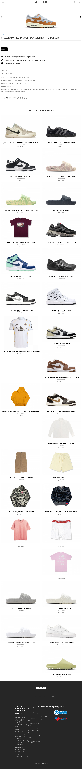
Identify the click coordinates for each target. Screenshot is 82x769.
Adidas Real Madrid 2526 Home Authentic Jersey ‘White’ (21, 351)
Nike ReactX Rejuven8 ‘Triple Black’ (61, 276)
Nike (2, 34)
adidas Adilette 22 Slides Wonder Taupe (61, 176)
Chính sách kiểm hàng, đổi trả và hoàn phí (34, 730)
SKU (2, 74)
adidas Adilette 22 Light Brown (21, 609)
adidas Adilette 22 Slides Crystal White (21, 643)
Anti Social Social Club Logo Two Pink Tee (61, 577)
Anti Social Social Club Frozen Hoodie (20, 511)
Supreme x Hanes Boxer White (61, 545)
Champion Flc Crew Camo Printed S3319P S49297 (61, 511)
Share (3, 49)
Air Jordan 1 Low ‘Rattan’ (61, 344)
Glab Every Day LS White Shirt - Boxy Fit (61, 443)
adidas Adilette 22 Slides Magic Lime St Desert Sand (21, 210)
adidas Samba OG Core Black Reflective (61, 143)
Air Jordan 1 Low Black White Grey (21, 310)
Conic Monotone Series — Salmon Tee (21, 545)
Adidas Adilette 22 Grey (61, 210)
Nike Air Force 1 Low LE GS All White (61, 643)
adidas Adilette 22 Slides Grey (61, 609)
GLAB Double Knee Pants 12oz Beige (21, 477)
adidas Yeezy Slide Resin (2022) (61, 674)
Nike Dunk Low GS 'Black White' (20, 176)
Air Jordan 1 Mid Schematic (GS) (61, 310)
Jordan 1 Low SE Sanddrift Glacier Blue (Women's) (20, 143)
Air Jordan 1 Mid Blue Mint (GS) (20, 276)
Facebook (44, 713)
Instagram (44, 716)
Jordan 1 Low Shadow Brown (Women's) (61, 411)
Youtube (44, 720)
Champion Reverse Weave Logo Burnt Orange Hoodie (20, 411)
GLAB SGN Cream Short (61, 477)
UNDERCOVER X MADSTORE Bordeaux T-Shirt (21, 242)
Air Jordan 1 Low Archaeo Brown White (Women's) (61, 377)
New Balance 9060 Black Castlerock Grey (61, 242)
